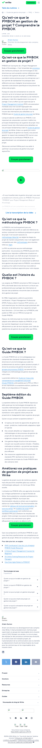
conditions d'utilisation (10, 740)
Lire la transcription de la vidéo (19, 213)
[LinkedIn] (21, 718)
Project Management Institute (12, 104)
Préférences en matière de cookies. (28, 740)
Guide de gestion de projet (16, 12)
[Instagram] (31, 718)
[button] (21, 180)
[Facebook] (16, 718)
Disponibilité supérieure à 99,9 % (21, 732)
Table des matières (9, 8)
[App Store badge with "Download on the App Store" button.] (14, 710)
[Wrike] (7, 2)
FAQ (30, 12)
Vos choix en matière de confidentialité (20, 742)
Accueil (3, 12)
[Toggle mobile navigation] (39, 2)
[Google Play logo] (28, 710)
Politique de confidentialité (23, 738)
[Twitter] (10, 718)
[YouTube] (26, 718)
